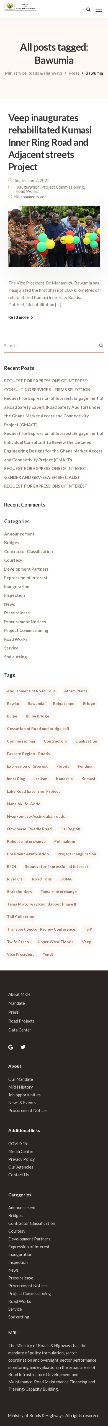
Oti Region (70, 828)
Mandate (16, 1003)
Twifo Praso (18, 941)
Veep (86, 941)
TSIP (88, 929)
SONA (66, 879)
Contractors (55, 741)
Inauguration (28, 186)
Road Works (27, 191)
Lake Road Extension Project (33, 791)
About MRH (19, 994)
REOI (11, 866)
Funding (85, 766)
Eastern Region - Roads (28, 753)
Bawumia (36, 703)
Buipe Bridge (37, 716)
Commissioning (21, 741)
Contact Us (18, 1174)
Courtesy (13, 560)
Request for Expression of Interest (56, 866)
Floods (62, 766)
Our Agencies (20, 1166)
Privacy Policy (21, 1159)
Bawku (13, 703)
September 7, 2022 (32, 180)
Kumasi (88, 778)
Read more (18, 317)
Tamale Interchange (58, 891)
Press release (17, 612)
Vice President (20, 954)
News (9, 604)
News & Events (22, 1102)
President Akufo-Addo (28, 853)
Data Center (19, 1029)
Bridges (11, 542)
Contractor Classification (28, 551)
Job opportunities (24, 1094)
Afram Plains (76, 690)
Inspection (14, 595)
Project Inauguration (77, 853)
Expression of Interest (26, 577)
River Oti (15, 879)
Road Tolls (42, 879)
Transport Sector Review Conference (41, 929)
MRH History (20, 1086)
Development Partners (26, 568)
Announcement (19, 533)
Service (11, 647)
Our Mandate (20, 1079)
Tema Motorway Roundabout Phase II (41, 904)
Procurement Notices (25, 621)
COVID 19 (18, 1143)
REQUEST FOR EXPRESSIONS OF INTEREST (46, 485)
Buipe (12, 716)
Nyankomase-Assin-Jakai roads (36, 816)
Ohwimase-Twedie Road (29, 828)
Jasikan (40, 778)
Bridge (89, 703)
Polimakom (64, 841)
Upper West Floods (55, 941)
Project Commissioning (62, 186)
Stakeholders (19, 891)
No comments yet (30, 196)
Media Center (21, 1151)
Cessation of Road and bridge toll (38, 728)
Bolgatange (63, 703)
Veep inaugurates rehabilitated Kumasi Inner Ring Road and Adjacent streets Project (49, 142)
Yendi (48, 954)
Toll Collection (20, 916)
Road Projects (21, 1020)
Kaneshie (64, 778)
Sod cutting (15, 656)
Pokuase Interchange (26, 841)
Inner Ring (16, 778)
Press (13, 1011)
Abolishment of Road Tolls (31, 690)
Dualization (86, 741)
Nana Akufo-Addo (23, 803)
